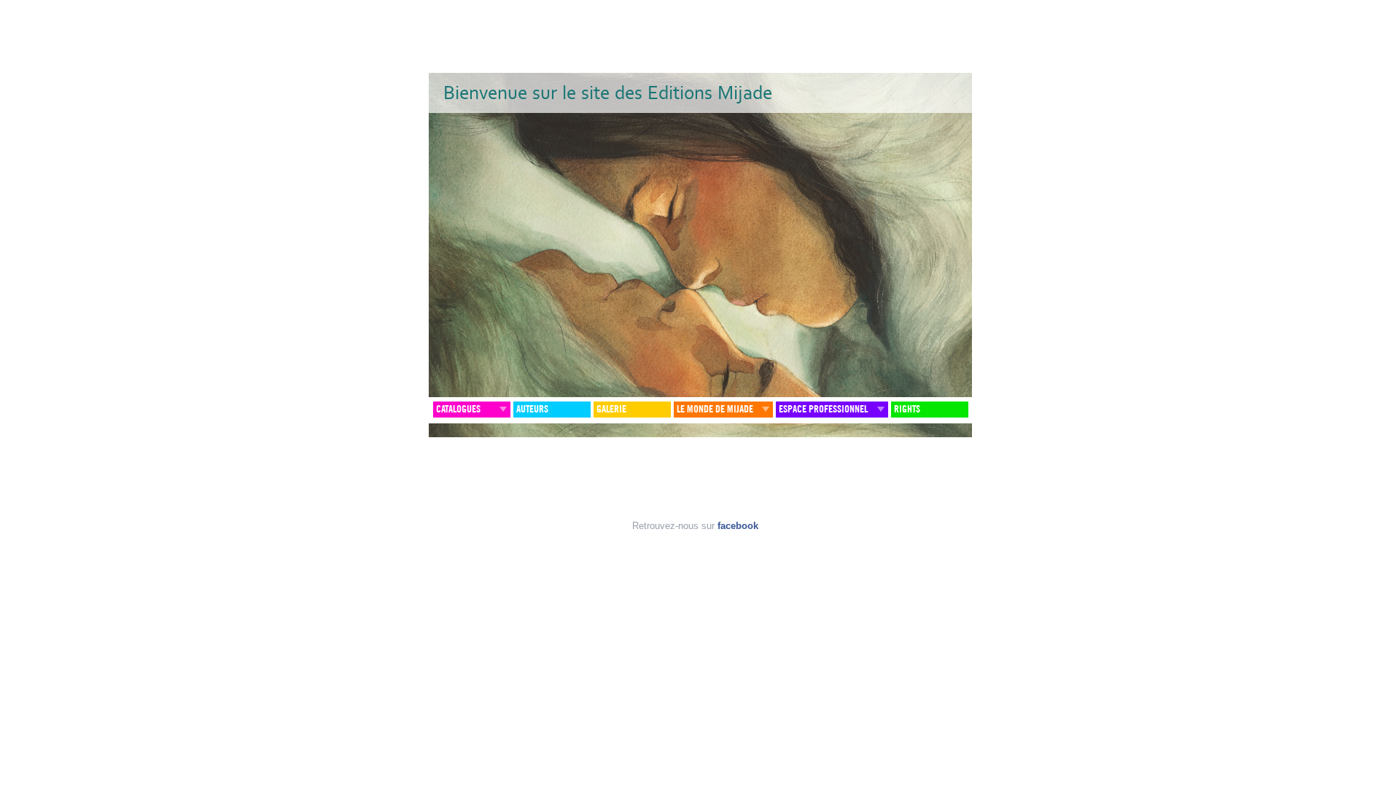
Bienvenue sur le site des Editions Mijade (607, 92)
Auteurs (532, 409)
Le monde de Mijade (715, 409)
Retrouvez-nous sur (695, 525)
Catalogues (458, 409)
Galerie (611, 409)
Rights (907, 409)
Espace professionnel (823, 409)
